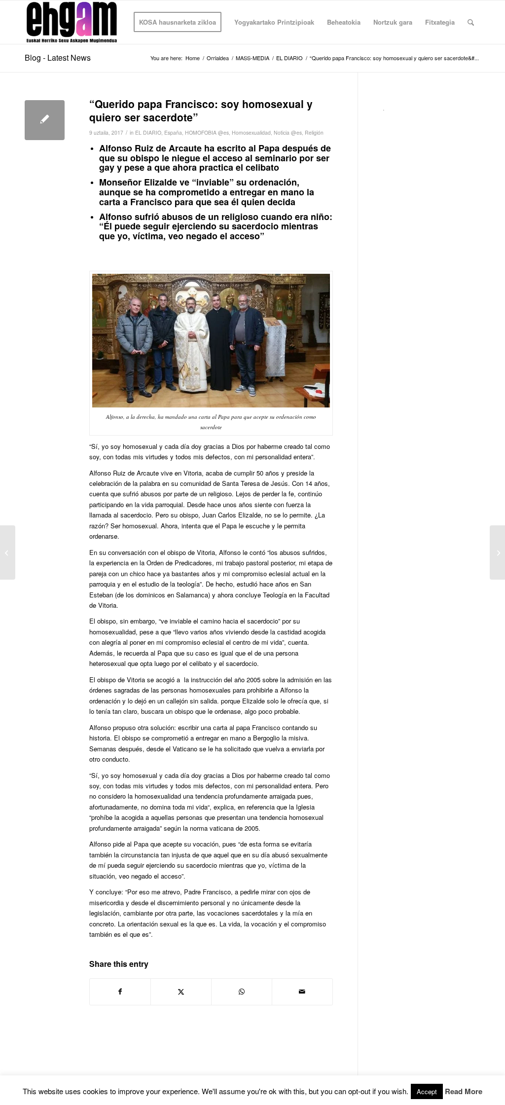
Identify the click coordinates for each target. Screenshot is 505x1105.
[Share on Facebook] (120, 991)
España (173, 132)
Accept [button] (427, 1091)
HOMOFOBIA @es (207, 132)
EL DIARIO (148, 132)
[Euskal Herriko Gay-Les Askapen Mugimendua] (72, 22)
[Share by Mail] (302, 991)
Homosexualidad (251, 132)
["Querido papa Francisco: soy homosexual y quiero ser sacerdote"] (45, 120)
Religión (314, 132)
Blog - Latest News (58, 57)
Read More (463, 1091)
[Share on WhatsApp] (242, 991)
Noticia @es (288, 132)
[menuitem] (177, 22)
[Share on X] (181, 991)
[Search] (470, 22)
